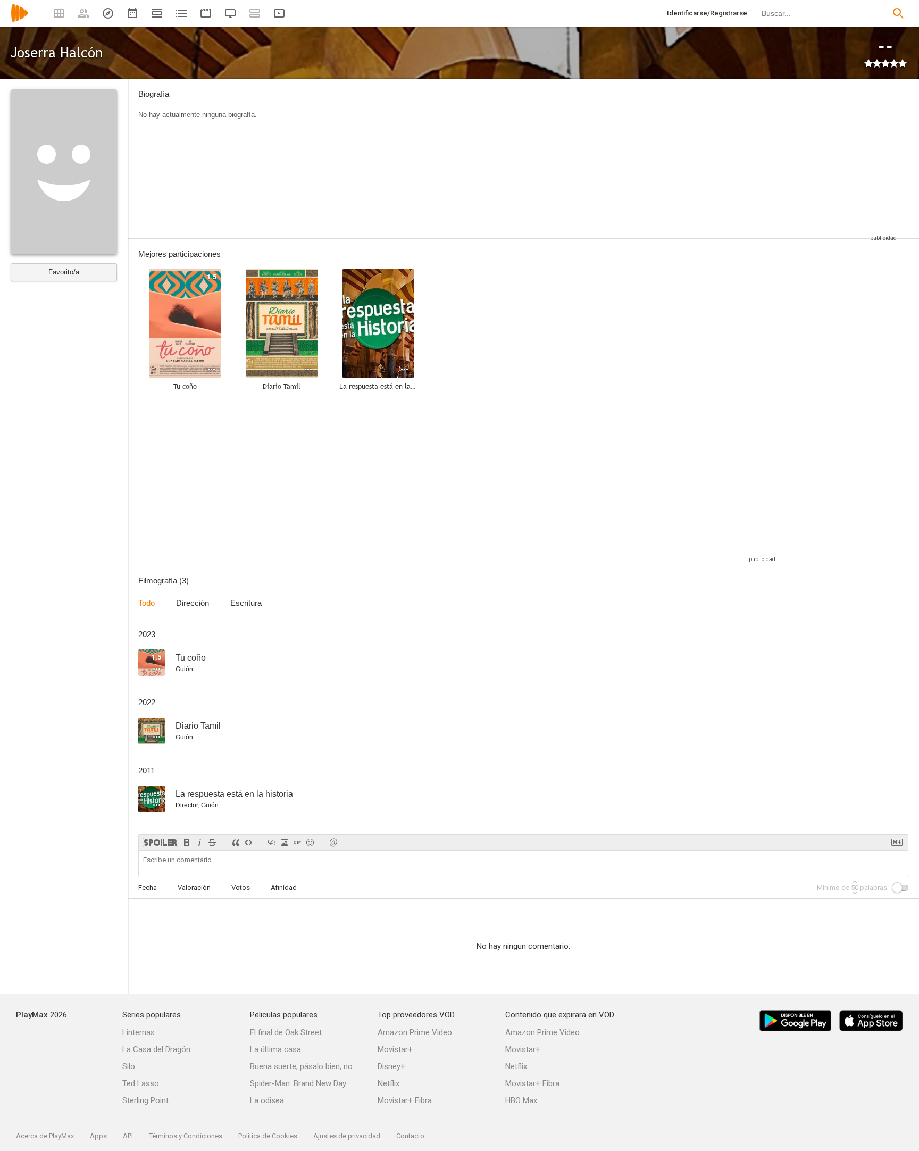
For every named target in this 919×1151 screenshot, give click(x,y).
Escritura (246, 602)
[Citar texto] (235, 842)
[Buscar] (898, 13)
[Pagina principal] (20, 20)
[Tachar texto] (212, 842)
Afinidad (284, 887)
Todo (146, 602)
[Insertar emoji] (310, 842)
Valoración (194, 887)
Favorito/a (63, 272)
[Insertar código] (248, 842)
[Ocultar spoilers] (160, 842)
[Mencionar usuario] (333, 842)
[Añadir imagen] (284, 842)
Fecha (147, 887)
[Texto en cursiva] (199, 842)
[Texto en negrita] (186, 842)
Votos (240, 887)
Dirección (192, 602)
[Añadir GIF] (297, 842)
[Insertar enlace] (271, 842)
